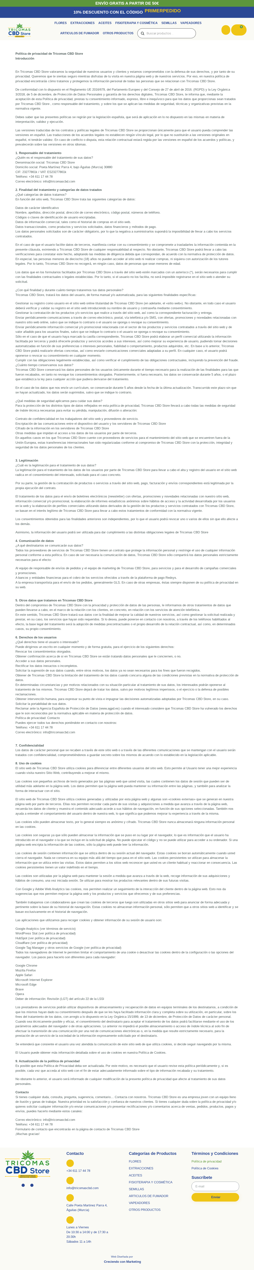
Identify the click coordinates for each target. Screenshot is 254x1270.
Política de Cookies (205, 1168)
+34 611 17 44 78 (78, 1171)
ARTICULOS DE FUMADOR (148, 1196)
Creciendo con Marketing (122, 1261)
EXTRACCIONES (141, 1168)
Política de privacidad (206, 1161)
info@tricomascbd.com (82, 1188)
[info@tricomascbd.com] (70, 1180)
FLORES (135, 1161)
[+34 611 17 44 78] (70, 1163)
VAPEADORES (139, 1203)
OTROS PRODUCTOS (144, 1210)
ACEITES (135, 1175)
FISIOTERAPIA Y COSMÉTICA (150, 1182)
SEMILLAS (136, 1189)
